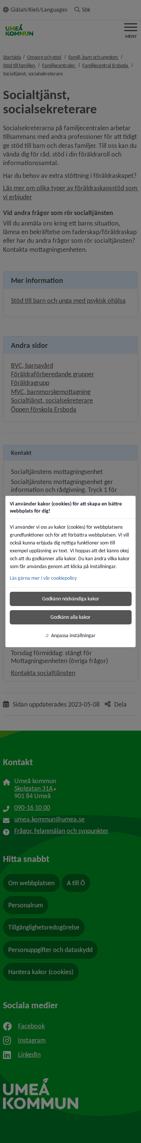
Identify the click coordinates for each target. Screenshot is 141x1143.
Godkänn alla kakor (70, 617)
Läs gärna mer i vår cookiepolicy (43, 578)
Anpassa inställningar (73, 635)
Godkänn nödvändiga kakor (70, 599)
